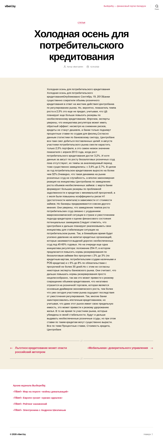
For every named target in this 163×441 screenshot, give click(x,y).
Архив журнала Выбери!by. (29, 385)
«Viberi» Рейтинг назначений (30, 403)
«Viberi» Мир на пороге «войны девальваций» (41, 391)
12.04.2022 (94, 66)
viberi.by (10, 6)
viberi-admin (78, 66)
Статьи (81, 22)
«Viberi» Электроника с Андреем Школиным (39, 410)
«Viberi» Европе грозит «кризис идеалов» (38, 397)
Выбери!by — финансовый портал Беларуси (125, 6)
